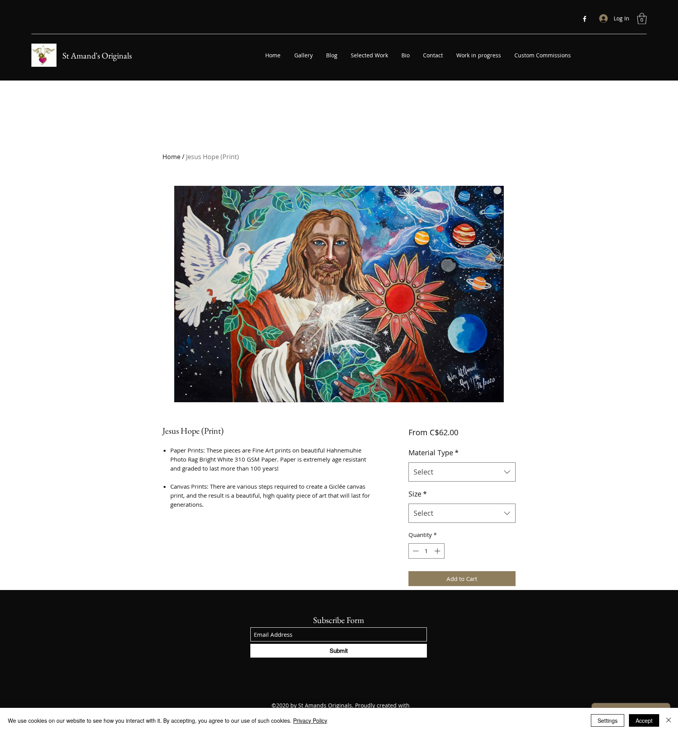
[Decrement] (415, 551)
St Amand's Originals (97, 55)
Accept (644, 720)
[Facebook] (585, 19)
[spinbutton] (426, 551)
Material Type (433, 452)
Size (417, 493)
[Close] (668, 720)
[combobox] (462, 472)
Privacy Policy (310, 720)
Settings (608, 720)
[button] (642, 18)
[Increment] (438, 551)
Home (171, 156)
